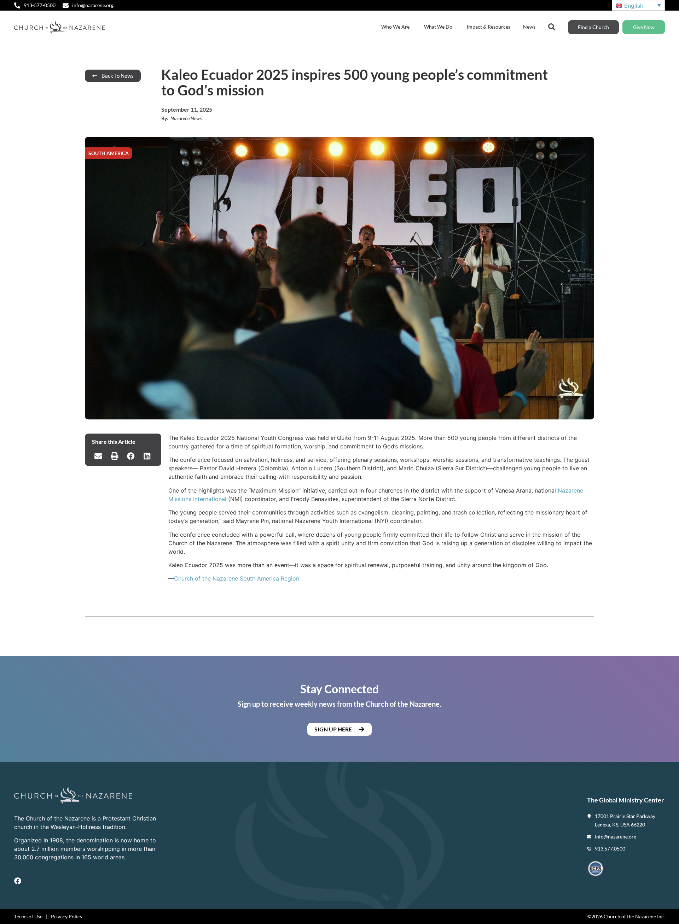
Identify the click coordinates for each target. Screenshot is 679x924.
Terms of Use (28, 916)
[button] (98, 456)
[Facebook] (17, 880)
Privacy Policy (66, 916)
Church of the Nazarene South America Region (236, 578)
